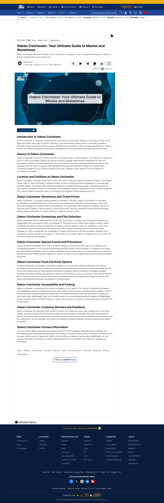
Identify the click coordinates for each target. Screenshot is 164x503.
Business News (22, 441)
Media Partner (133, 441)
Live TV (91, 488)
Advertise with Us (92, 472)
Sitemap (109, 441)
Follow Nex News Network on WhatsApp (80, 428)
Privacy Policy (111, 444)
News (19, 13)
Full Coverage (22, 448)
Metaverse (43, 444)
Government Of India (69, 460)
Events (63, 444)
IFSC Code (88, 460)
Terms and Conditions (114, 452)
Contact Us (88, 444)
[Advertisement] (55, 27)
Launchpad (65, 463)
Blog (34, 40)
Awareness (65, 452)
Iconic (86, 448)
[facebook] (73, 63)
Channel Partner (134, 456)
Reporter (131, 448)
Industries (72, 13)
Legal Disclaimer (112, 456)
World (32, 7)
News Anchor (133, 463)
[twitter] (80, 63)
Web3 (86, 456)
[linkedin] (102, 63)
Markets (40, 13)
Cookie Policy (111, 448)
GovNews (29, 13)
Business (61, 13)
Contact (59, 472)
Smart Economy (69, 7)
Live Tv (41, 441)
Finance (50, 13)
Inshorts (42, 448)
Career (109, 488)
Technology (98, 7)
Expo (63, 448)
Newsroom (28, 62)
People (42, 7)
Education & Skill (67, 456)
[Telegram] (82, 481)
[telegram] (87, 63)
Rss (119, 472)
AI (84, 452)
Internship (132, 460)
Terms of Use (104, 472)
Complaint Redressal (113, 460)
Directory (85, 7)
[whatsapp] (94, 63)
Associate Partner (134, 444)
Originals (54, 7)
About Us (87, 441)
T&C (53, 472)
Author (130, 452)
